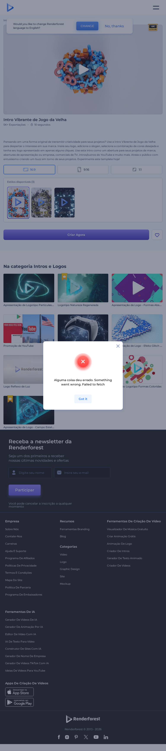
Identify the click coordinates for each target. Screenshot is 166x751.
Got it (83, 399)
